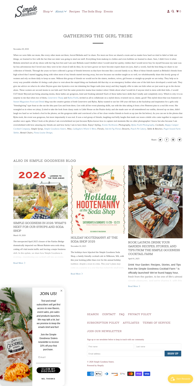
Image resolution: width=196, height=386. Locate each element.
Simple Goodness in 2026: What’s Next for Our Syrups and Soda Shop (39, 226)
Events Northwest (109, 125)
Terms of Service (157, 322)
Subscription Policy (103, 322)
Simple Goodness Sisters (55, 129)
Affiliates (131, 322)
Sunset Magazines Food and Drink (28, 101)
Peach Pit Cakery (138, 129)
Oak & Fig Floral (113, 129)
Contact (109, 314)
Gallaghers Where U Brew (84, 129)
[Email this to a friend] (179, 140)
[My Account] (169, 11)
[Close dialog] (61, 290)
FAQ (122, 314)
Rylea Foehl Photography (142, 125)
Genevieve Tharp (55, 98)
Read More (18, 263)
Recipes (74, 11)
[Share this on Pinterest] (172, 140)
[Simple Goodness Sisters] (26, 11)
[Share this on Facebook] (166, 140)
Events (108, 11)
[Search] (173, 11)
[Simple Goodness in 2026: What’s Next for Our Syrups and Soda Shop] (40, 192)
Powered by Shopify (95, 365)
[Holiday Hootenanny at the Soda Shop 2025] (98, 199)
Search (93, 314)
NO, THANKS (48, 379)
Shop (46, 11)
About (59, 11)
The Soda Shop (92, 11)
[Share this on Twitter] (159, 140)
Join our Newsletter (104, 331)
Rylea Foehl (73, 98)
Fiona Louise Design (43, 132)
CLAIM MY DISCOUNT (48, 370)
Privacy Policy (139, 314)
